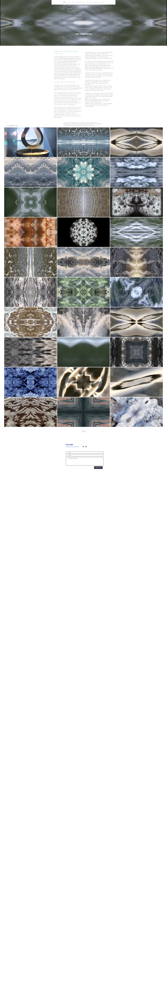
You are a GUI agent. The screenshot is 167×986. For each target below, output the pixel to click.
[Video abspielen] (30, 142)
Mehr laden (83, 431)
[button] (11, 125)
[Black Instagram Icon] (83, 446)
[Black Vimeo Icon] (86, 446)
